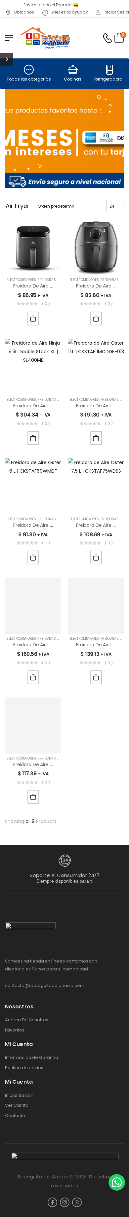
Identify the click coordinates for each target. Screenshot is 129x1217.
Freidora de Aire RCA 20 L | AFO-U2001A (56, 764)
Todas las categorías (29, 79)
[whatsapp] (77, 1202)
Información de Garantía (31, 1057)
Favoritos (14, 1030)
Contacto (15, 1115)
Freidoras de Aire (53, 279)
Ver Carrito (16, 1105)
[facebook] (52, 1202)
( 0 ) (46, 304)
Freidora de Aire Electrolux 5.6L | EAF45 (55, 286)
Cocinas (72, 79)
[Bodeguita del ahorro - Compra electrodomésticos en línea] (45, 37)
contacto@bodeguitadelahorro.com (44, 985)
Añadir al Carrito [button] (33, 318)
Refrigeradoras (109, 79)
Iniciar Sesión (19, 1095)
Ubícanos (23, 12)
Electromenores (21, 279)
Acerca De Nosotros (26, 1020)
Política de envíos (24, 1067)
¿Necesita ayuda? (69, 12)
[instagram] (64, 1202)
